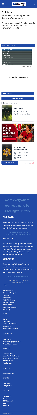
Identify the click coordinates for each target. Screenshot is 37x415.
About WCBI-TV (8, 290)
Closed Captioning (13, 280)
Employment (7, 298)
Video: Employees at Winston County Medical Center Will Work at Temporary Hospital (18, 25)
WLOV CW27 (7, 396)
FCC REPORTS (24, 280)
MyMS (5, 403)
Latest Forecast (8, 353)
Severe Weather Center (10, 358)
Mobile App (11, 276)
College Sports (7, 386)
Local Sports (7, 383)
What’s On (6, 406)
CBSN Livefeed (8, 401)
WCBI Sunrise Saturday (10, 329)
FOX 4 (5, 398)
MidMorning (7, 326)
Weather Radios (8, 361)
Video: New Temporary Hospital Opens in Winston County (16, 16)
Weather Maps (7, 363)
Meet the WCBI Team (10, 307)
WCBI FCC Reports (9, 300)
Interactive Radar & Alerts (11, 356)
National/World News (10, 324)
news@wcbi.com (23, 232)
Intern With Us (7, 305)
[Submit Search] (34, 4)
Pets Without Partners (10, 344)
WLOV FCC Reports (9, 302)
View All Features (8, 374)
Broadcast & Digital (9, 293)
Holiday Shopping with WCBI (12, 341)
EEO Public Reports (17, 282)
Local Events (7, 339)
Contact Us (6, 295)
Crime (5, 319)
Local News (6, 321)
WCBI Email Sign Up (22, 276)
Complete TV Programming (18, 77)
